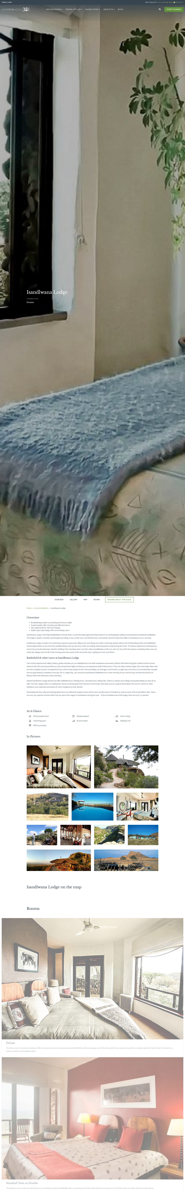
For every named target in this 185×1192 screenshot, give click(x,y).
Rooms (97, 599)
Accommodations (41, 608)
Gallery (73, 599)
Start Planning (174, 9)
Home (29, 608)
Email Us (179, 2)
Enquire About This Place (119, 599)
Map (85, 599)
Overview (58, 599)
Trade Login (7, 2)
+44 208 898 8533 (165, 2)
